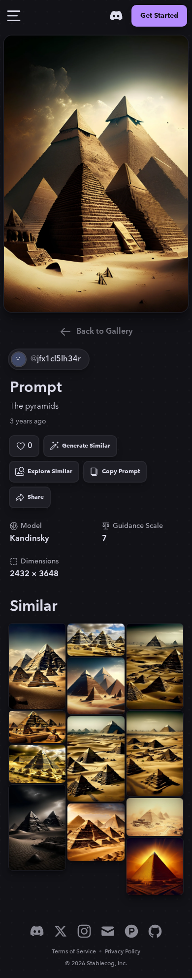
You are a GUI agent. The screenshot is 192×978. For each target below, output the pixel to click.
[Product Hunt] (131, 931)
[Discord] (116, 15)
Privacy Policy (122, 951)
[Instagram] (84, 931)
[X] (60, 931)
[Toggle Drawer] (14, 16)
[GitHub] (155, 931)
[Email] (108, 931)
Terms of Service (74, 951)
